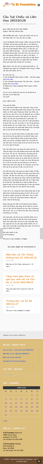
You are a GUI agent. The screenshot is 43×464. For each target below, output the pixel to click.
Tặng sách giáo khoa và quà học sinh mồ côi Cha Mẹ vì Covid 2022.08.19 (20, 279)
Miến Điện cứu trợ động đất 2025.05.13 (16, 354)
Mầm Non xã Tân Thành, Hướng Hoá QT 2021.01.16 (21, 256)
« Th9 (5, 421)
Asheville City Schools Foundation (14, 361)
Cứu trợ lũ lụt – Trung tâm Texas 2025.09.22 (18, 350)
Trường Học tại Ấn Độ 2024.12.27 (19, 302)
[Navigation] (39, 5)
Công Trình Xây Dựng (23, 24)
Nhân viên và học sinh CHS (12, 357)
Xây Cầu (33, 24)
